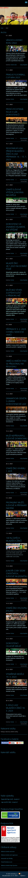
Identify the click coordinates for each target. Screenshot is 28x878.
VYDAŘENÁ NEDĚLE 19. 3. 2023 (15, 675)
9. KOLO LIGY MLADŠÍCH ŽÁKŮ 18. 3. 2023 (15, 708)
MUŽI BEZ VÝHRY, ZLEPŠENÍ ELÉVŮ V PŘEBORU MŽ (14, 292)
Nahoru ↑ (23, 875)
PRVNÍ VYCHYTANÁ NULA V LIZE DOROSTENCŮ (14, 112)
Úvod (2, 28)
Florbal (12, 99)
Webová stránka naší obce (8, 851)
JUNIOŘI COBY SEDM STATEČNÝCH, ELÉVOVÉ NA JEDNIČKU (16, 573)
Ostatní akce (14, 64)
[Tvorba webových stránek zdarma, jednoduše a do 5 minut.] (19, 873)
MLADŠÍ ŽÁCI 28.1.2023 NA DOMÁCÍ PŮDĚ (16, 266)
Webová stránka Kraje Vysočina (9, 865)
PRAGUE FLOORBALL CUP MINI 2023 (15, 76)
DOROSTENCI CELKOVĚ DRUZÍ (13, 644)
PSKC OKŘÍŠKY (4, 8)
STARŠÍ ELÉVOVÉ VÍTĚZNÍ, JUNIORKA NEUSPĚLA (14, 192)
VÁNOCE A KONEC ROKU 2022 (14, 41)
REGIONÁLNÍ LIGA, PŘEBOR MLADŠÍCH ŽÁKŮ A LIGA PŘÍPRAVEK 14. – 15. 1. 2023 (16, 154)
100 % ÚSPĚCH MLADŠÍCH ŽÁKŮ (14, 539)
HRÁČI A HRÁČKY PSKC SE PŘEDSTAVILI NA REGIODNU (16, 363)
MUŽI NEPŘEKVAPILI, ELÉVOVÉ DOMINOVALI (16, 437)
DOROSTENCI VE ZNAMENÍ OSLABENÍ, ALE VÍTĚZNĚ (15, 227)
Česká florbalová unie (6, 862)
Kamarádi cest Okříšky (7, 858)
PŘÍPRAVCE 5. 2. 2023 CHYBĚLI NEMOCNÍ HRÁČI (16, 332)
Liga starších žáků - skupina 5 (9, 802)
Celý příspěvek (23, 64)
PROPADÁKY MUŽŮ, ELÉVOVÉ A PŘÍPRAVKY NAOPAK (16, 505)
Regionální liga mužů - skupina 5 (10, 799)
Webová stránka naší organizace (9, 855)
